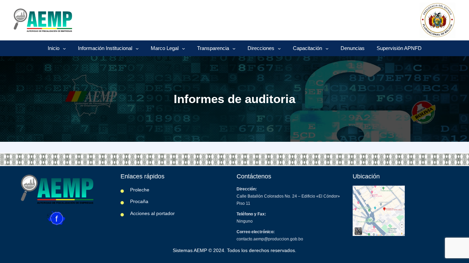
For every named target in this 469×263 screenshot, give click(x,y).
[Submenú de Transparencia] (234, 48)
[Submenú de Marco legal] (183, 48)
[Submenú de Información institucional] (137, 48)
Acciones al (143, 213)
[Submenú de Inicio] (64, 48)
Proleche (139, 189)
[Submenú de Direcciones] (279, 48)
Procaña (139, 201)
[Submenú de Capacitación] (327, 48)
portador (165, 213)
